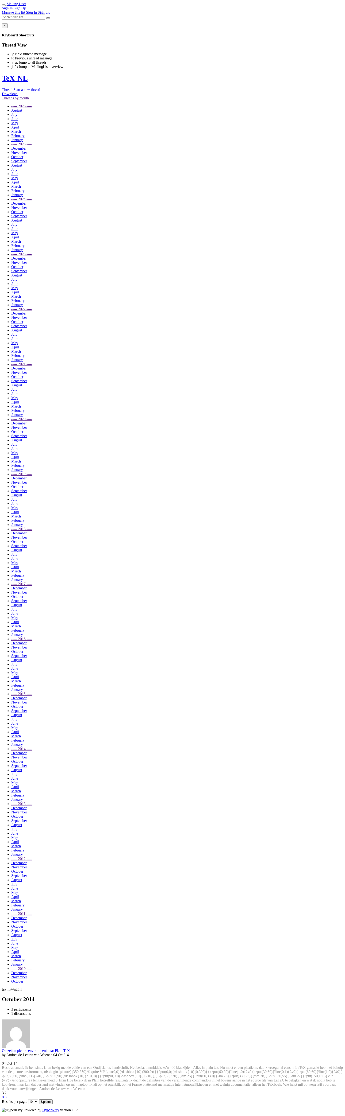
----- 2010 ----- (21, 969)
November (19, 153)
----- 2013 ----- (21, 804)
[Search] (48, 18)
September (19, 161)
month (15, 98)
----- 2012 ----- (21, 859)
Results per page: (14, 1102)
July (14, 115)
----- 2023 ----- (21, 254)
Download (10, 94)
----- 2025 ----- (21, 144)
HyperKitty (50, 1110)
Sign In (8, 8)
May (14, 123)
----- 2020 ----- (21, 419)
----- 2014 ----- (21, 749)
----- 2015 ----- (21, 694)
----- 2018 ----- (21, 529)
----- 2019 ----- (21, 474)
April (15, 127)
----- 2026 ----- (21, 106)
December (19, 148)
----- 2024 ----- (21, 199)
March (16, 131)
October (17, 157)
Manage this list (14, 12)
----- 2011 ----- (21, 914)
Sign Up (20, 8)
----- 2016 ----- (21, 639)
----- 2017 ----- (21, 584)
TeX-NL (15, 78)
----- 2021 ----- (21, 364)
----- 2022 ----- (21, 309)
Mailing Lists (16, 4)
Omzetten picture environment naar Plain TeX (36, 1051)
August (16, 110)
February (18, 136)
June (14, 119)
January (17, 140)
